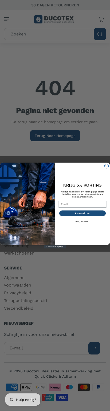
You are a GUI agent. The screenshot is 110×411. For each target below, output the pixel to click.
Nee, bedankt (82, 222)
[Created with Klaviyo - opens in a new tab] (55, 247)
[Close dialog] (106, 166)
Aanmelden (82, 213)
